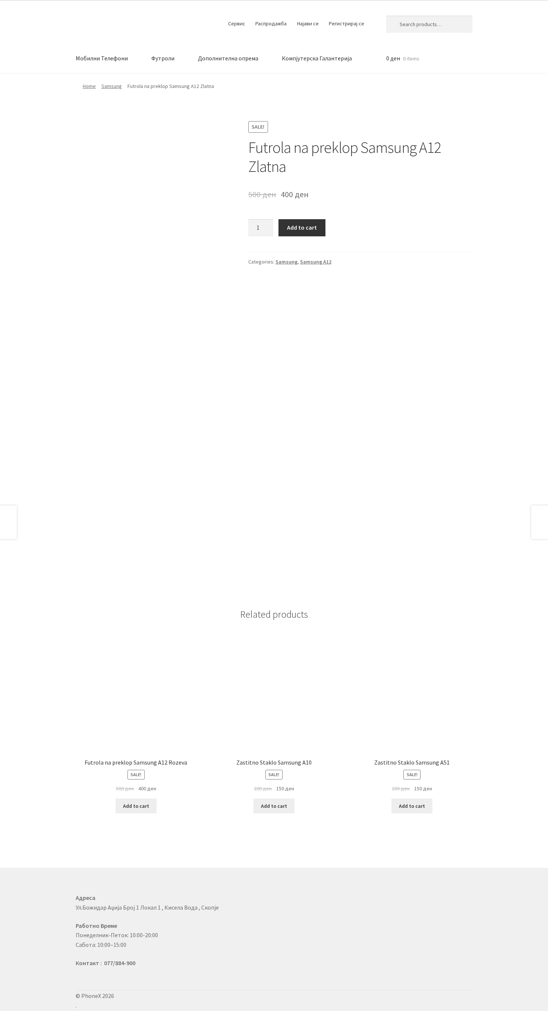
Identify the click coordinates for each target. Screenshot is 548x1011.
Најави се (308, 23)
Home (89, 86)
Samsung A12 (315, 261)
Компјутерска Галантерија (317, 58)
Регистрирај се (346, 23)
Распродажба (271, 23)
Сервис (236, 23)
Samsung (111, 86)
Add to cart (302, 227)
